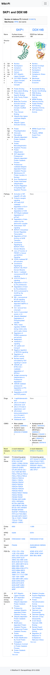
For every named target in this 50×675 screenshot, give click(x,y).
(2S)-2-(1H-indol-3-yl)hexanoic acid (20, 403)
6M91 (18, 566)
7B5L (18, 572)
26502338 (17, 432)
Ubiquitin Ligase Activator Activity (20, 123)
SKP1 (20, 29)
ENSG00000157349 (36, 539)
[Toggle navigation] (45, 3)
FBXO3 (14, 484)
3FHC (37, 551)
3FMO (32, 553)
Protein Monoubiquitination (20, 144)
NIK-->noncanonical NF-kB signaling (20, 298)
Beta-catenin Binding (21, 91)
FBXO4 (20, 486)
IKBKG (32, 463)
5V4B (18, 562)
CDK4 (14, 465)
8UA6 (14, 585)
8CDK (14, 581)
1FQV (14, 551)
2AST (14, 555)
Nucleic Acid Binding (39, 91)
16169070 (32, 19)
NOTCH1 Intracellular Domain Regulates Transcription (21, 232)
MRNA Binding (37, 99)
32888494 (23, 425)
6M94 (18, 568)
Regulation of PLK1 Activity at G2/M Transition (20, 238)
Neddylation (18, 339)
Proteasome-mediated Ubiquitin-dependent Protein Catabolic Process (20, 167)
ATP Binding (36, 105)
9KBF (14, 589)
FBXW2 (19, 495)
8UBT (18, 585)
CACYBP (19, 461)
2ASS (22, 553)
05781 (32, 533)
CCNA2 (19, 463)
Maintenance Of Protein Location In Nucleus (20, 175)
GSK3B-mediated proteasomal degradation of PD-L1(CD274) (20, 387)
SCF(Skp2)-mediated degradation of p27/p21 (21, 215)
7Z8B (26, 574)
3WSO (14, 560)
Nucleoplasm (18, 66)
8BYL (22, 579)
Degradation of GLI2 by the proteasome (20, 288)
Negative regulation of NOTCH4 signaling (21, 351)
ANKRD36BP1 (17, 459)
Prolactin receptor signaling (20, 199)
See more (15, 654)
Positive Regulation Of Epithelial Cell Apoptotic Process (20, 187)
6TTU (26, 568)
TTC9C (20, 520)
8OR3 (22, 581)
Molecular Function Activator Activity (20, 102)
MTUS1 (14, 507)
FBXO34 (15, 486)
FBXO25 (15, 482)
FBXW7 (20, 497)
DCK (31, 461)
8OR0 (18, 581)
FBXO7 (19, 493)
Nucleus (16, 63)
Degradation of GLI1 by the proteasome (20, 283)
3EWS (32, 551)
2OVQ (14, 557)
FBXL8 (24, 476)
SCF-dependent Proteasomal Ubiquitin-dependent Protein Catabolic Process (20, 158)
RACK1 (40, 465)
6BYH (22, 564)
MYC (19, 507)
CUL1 (24, 470)
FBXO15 (15, 478)
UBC (31, 470)
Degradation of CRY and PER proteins (20, 393)
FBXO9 (14, 495)
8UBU (22, 585)
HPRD (16, 22)
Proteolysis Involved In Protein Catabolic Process (21, 646)
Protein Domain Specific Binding (19, 94)
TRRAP (24, 518)
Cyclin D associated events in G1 (20, 313)
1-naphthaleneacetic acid (20, 399)
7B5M (23, 572)
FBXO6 (14, 493)
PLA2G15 (40, 451)
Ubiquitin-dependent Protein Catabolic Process (20, 139)
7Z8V (17, 576)
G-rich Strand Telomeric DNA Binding (37, 623)
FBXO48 (15, 491)
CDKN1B (15, 467)
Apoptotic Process (20, 148)
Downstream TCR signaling (20, 226)
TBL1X (14, 518)
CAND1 (14, 463)
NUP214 (38, 463)
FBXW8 (14, 499)
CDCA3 (25, 463)
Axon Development (20, 179)
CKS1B (19, 470)
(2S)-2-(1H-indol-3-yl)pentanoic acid (20, 408)
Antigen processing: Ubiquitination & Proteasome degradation (20, 378)
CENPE (21, 467)
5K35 (13, 562)
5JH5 (25, 560)
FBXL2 (14, 474)
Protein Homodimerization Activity (38, 602)
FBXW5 (14, 497)
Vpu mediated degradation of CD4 (20, 210)
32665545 (35, 432)
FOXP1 (41, 461)
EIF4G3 (36, 461)
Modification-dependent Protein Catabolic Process (20, 625)
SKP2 (20, 516)
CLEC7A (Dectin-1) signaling (20, 279)
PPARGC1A (23, 512)
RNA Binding (36, 93)
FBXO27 (21, 482)
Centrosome (18, 70)
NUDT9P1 (15, 512)
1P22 (18, 553)
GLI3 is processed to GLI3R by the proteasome (21, 293)
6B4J (35, 555)
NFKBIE (20, 510)
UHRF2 (20, 522)
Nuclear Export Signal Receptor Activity (37, 629)
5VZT (22, 562)
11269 (32, 526)
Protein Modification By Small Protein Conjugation (20, 639)
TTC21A (14, 520)
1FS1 (18, 551)
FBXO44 (21, 488)
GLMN (23, 499)
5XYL (14, 564)
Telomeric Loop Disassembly (37, 611)
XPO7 (36, 470)
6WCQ (22, 570)
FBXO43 (15, 488)
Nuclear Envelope (38, 66)
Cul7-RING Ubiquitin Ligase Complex (20, 79)
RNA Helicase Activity (37, 96)
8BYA (18, 579)
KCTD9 (14, 503)
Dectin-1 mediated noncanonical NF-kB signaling (21, 274)
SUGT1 (25, 516)
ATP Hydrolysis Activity (37, 111)
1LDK (14, 553)
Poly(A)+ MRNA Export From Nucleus (37, 135)
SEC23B (15, 516)
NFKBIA (24, 507)
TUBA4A (20, 451)
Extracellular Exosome (36, 81)
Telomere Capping (38, 614)
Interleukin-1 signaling (18, 342)
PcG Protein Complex (18, 83)
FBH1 (24, 472)
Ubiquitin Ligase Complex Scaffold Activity (20, 107)
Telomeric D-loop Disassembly (37, 617)
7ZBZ (14, 579)
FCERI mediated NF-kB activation (21, 260)
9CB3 (14, 587)
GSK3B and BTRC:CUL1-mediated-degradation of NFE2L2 (18, 369)
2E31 (18, 555)
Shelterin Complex (38, 593)
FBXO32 (20, 484)
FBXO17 (15, 480)
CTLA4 (14, 451)
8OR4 (14, 583)
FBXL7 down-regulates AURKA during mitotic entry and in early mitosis (20, 328)
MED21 (18, 505)
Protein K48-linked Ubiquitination (20, 182)
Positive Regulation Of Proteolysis (38, 596)
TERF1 (19, 518)
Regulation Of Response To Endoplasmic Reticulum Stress (38, 636)
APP (31, 459)
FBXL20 (19, 474)
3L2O (22, 557)
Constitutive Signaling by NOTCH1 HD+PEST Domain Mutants (20, 266)
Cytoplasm (17, 68)
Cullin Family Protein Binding (21, 98)
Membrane (35, 78)
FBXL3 (25, 474)
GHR (19, 499)
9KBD (22, 587)
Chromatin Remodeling (18, 134)
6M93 (14, 568)
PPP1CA (15, 514)
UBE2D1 (15, 522)
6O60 (22, 568)
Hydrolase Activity (38, 108)
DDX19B (38, 29)
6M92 (22, 566)
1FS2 (22, 551)
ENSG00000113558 (18, 539)
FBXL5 (19, 476)
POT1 (43, 463)
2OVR (18, 557)
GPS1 (14, 501)
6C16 (26, 564)
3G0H (41, 553)
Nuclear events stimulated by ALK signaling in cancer (20, 360)
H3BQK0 (43, 545)
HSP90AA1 (20, 501)
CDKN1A (24, 465)
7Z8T (13, 576)
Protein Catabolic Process (19, 651)
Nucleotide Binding (38, 89)
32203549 (40, 425)
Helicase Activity (37, 101)
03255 (14, 533)
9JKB (18, 587)
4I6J (18, 560)
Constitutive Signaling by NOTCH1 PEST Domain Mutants (19, 245)
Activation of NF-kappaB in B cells (20, 195)
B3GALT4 (37, 459)
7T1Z (22, 574)
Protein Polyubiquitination (20, 130)
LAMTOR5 (20, 503)
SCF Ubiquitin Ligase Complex (19, 75)
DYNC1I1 (33, 451)
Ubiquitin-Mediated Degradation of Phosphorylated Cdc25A (20, 319)
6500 (13, 526)
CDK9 (18, 465)
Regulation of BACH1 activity (19, 355)
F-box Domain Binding (18, 113)
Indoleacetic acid (19, 419)
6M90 (14, 566)
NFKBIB (14, 510)
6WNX (14, 572)
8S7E (22, 583)
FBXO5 (20, 491)
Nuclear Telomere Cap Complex (38, 607)
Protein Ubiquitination (18, 151)
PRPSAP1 (33, 465)
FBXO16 (21, 478)
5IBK (21, 560)
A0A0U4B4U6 (34, 545)
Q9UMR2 (33, 547)
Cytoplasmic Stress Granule (38, 75)
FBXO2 (20, 480)
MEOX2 (24, 505)
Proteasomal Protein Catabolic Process (21, 630)
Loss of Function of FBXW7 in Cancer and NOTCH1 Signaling (20, 254)
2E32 (22, 555)
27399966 (24, 432)
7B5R (14, 574)
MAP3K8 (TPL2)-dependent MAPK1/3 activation (21, 303)
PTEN (20, 514)
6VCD (14, 570)
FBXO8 (25, 493)
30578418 (42, 442)
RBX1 (25, 514)
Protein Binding (19, 89)
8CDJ (26, 579)
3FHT (41, 551)
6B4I (31, 555)
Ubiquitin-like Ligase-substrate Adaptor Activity (21, 118)
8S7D (18, 583)
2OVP (26, 555)
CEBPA (43, 459)
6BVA (18, 564)
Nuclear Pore (36, 68)
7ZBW (22, 576)
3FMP (37, 553)
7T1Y (18, 574)
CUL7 (14, 472)
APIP (24, 459)
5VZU (26, 562)
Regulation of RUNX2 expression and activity (20, 335)
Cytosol (16, 72)
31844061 (41, 434)
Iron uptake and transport (19, 347)
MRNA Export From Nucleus (38, 130)
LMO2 (14, 505)
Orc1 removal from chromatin (20, 309)
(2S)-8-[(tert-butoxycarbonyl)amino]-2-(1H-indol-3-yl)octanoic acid (21, 414)
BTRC (14, 461)
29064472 (39, 438)
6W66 (18, 570)
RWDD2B (33, 467)
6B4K (39, 555)
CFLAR (14, 470)
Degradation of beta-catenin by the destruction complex (21, 221)
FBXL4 (14, 476)
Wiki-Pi (5, 3)
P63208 (14, 545)
